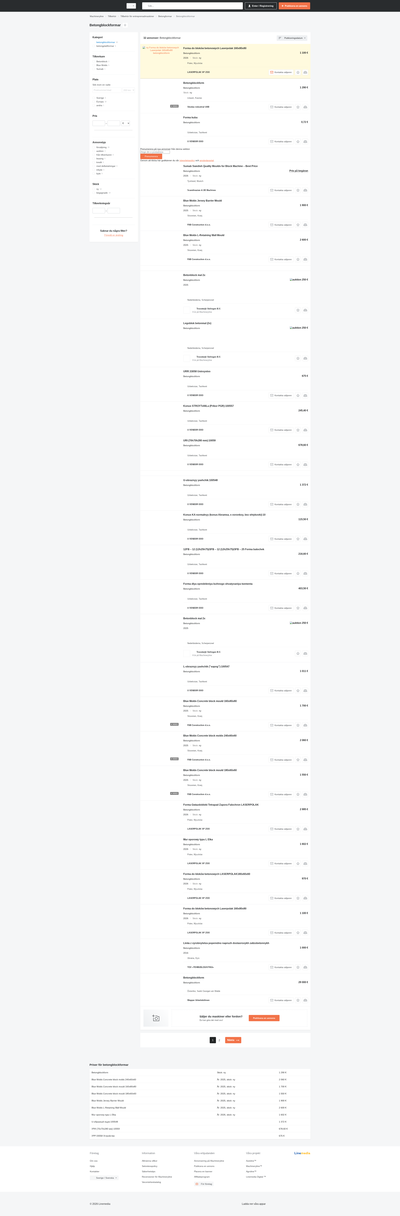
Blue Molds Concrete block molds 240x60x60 (210, 735)
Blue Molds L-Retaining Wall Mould (203, 235)
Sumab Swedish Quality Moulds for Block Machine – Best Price (220, 166)
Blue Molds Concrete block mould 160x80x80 (210, 701)
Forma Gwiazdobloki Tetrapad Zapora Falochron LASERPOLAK (221, 804)
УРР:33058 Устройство (103, 1136)
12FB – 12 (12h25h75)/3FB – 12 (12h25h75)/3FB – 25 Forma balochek (223, 549)
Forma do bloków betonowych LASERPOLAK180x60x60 (216, 874)
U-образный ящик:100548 (105, 1121)
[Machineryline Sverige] (106, 6)
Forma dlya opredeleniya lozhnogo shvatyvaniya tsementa (217, 584)
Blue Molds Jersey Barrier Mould (202, 200)
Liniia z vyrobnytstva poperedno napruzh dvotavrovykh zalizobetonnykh (226, 943)
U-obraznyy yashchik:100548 (200, 480)
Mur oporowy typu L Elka (198, 839)
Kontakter (94, 1171)
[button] (298, 72)
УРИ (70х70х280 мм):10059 (106, 1129)
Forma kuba (190, 117)
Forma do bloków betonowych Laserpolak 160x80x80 (214, 48)
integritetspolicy (187, 160)
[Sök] (145, 6)
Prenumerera (151, 156)
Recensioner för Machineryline (157, 1177)
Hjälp (92, 1166)
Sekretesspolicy (149, 1166)
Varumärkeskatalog (151, 1182)
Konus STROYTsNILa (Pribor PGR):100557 (208, 406)
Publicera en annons (264, 1018)
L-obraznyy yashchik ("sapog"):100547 (206, 666)
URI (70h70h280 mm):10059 (199, 440)
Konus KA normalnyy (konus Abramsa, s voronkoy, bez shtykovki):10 (224, 514)
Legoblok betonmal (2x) (197, 323)
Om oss (94, 1161)
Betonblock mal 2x (194, 275)
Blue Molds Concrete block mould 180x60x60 (210, 770)
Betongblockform (193, 83)
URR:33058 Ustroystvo (196, 371)
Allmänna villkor (149, 1161)
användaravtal (207, 160)
